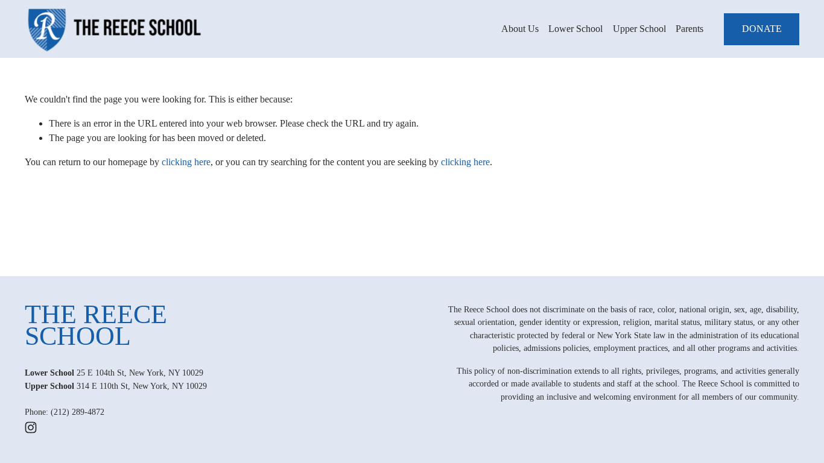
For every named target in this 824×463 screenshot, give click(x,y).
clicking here (186, 162)
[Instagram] (31, 427)
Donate (762, 29)
